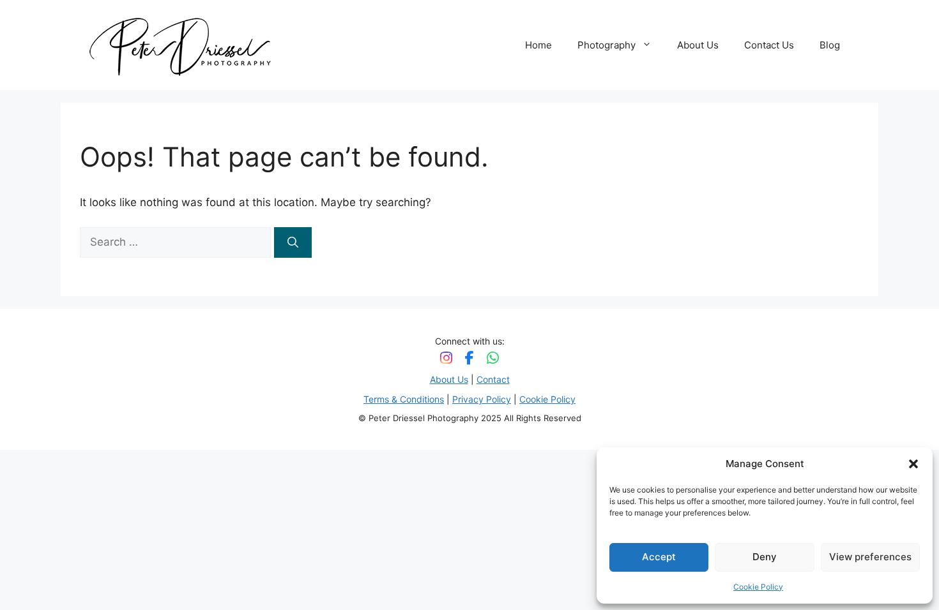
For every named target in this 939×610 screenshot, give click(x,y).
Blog (830, 45)
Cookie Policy (758, 586)
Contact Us (769, 45)
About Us (698, 45)
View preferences (870, 557)
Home (538, 45)
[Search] (293, 242)
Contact (493, 379)
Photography (606, 45)
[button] (913, 464)
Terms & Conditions (403, 399)
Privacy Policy (481, 399)
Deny (764, 557)
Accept (659, 557)
